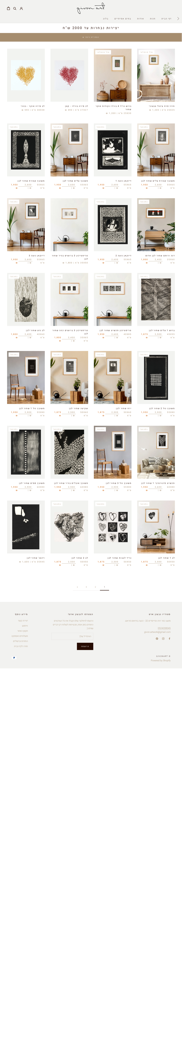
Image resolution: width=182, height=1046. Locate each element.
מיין (133, 39)
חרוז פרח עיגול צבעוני (162, 106)
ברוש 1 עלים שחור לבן (162, 330)
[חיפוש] (14, 8)
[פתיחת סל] (8, 8)
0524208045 (164, 628)
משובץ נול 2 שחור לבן (162, 408)
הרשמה (85, 646)
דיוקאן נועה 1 (124, 180)
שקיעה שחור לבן (78, 408)
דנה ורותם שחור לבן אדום (160, 255)
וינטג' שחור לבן (36, 557)
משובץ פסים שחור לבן (32, 483)
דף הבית (166, 18)
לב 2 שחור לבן (80, 557)
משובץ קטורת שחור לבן (31, 180)
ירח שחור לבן (124, 408)
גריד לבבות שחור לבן (120, 557)
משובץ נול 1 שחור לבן (32, 408)
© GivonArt (163, 656)
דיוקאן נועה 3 (37, 255)
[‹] (178, 18)
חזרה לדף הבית (21, 646)
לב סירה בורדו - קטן (76, 106)
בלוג (105, 18)
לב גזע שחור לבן (35, 330)
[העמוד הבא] (77, 587)
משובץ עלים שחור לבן (75, 180)
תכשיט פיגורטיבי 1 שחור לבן (158, 483)
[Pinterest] (157, 638)
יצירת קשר (23, 620)
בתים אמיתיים (122, 18)
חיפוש (25, 626)
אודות (140, 18)
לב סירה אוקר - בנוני (33, 106)
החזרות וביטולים (20, 641)
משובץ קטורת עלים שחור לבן (158, 180)
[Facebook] (169, 638)
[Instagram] (163, 638)
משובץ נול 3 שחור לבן (119, 483)
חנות (153, 18)
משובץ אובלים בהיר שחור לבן (71, 483)
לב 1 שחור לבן (166, 557)
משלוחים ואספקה (19, 636)
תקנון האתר (22, 631)
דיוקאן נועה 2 (124, 255)
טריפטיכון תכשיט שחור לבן (116, 330)
